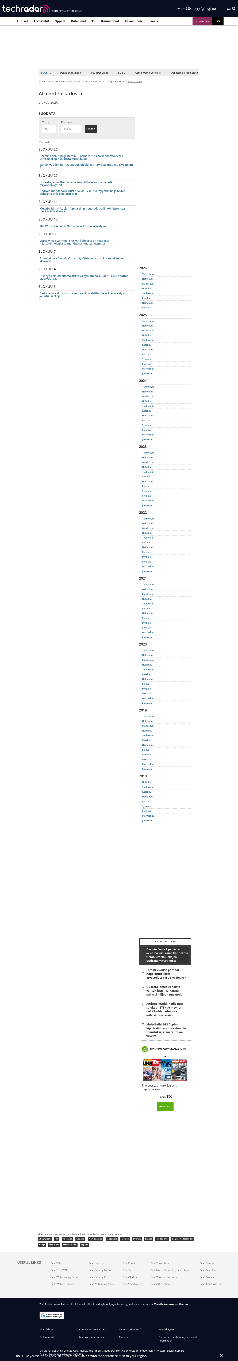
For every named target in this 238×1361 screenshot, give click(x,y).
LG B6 (121, 72)
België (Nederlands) (182, 1238)
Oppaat (60, 21)
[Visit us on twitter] (203, 9)
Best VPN (56, 1263)
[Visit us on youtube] (209, 9)
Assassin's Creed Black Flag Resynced (193, 72)
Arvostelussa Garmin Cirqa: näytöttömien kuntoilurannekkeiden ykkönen (82, 259)
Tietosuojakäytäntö (130, 1329)
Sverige (137, 1238)
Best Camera (207, 1263)
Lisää (152, 21)
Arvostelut (41, 21)
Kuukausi (67, 122)
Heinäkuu (147, 302)
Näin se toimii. (135, 81)
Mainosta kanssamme (92, 1337)
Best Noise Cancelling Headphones (171, 1270)
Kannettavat (110, 21)
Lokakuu (146, 363)
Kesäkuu (146, 298)
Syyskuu (146, 359)
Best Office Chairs (161, 1284)
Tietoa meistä (47, 1337)
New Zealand (95, 1238)
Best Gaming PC (98, 1277)
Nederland (162, 1238)
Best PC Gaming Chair (101, 1284)
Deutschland (69, 1244)
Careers (123, 1337)
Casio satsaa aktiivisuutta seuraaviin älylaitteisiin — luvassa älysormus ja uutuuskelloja (86, 294)
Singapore (112, 1238)
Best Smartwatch (132, 1284)
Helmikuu (147, 278)
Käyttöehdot (47, 1329)
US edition (88, 1356)
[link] (168, 1049)
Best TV (126, 1270)
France (148, 1238)
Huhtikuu (147, 288)
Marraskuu (148, 368)
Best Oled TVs (130, 1277)
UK (56, 1238)
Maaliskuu (147, 283)
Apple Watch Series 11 (148, 72)
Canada (80, 1238)
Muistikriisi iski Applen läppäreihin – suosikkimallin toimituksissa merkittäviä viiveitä (82, 210)
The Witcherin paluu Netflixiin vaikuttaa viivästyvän (74, 226)
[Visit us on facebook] (197, 9)
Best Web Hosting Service (65, 1277)
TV (93, 21)
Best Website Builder (63, 1284)
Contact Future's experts (93, 1329)
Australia (67, 1238)
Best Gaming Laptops (101, 1270)
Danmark (54, 1244)
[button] (231, 8)
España (84, 1244)
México (125, 1238)
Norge (42, 1244)
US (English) (45, 1238)
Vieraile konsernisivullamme (171, 1304)
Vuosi (45, 122)
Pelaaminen (133, 21)
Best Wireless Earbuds (164, 1277)
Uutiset (22, 21)
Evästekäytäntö (167, 1329)
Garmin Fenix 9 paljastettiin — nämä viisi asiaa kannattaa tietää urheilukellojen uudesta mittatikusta (81, 157)
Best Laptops (96, 1263)
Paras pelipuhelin (70, 72)
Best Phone (129, 1263)
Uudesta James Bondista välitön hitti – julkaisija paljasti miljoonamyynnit (76, 183)
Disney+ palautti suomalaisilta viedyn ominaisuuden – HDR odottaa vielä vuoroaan (84, 277)
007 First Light (99, 72)
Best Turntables (160, 1263)
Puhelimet (78, 21)
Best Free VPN (59, 1270)
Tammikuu (148, 274)
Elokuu (145, 307)
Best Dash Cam (208, 1270)
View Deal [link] (165, 1106)
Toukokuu (147, 293)
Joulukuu (147, 373)
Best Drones (207, 1277)
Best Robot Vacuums (212, 1284)
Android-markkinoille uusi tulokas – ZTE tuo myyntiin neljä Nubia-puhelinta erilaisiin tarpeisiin (83, 192)
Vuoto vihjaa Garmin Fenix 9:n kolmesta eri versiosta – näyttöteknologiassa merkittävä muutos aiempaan (75, 242)
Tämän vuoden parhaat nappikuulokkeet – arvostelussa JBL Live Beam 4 (86, 166)
